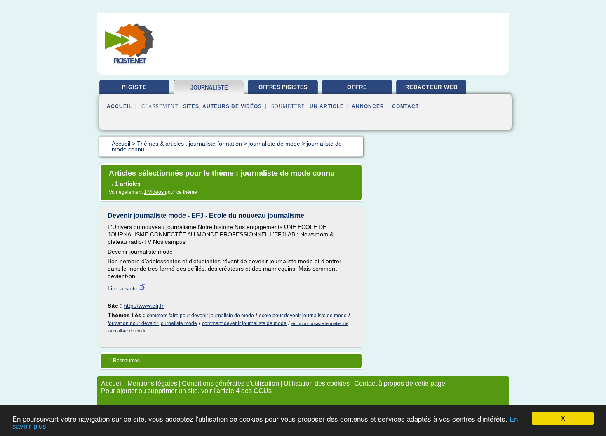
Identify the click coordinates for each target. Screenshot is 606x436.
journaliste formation (209, 91)
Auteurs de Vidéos (232, 106)
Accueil (119, 106)
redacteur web (431, 87)
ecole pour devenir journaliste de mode (303, 315)
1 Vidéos (154, 192)
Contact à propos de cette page (399, 383)
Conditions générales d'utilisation (230, 383)
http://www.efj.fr (144, 305)
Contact (405, 106)
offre (357, 87)
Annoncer (368, 106)
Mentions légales (152, 383)
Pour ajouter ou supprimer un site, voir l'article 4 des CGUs (186, 390)
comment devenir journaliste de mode (244, 323)
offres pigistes (283, 87)
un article (327, 106)
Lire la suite (123, 288)
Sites (191, 106)
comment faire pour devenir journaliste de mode (200, 315)
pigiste (134, 87)
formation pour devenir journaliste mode (152, 323)
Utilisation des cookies (317, 383)
